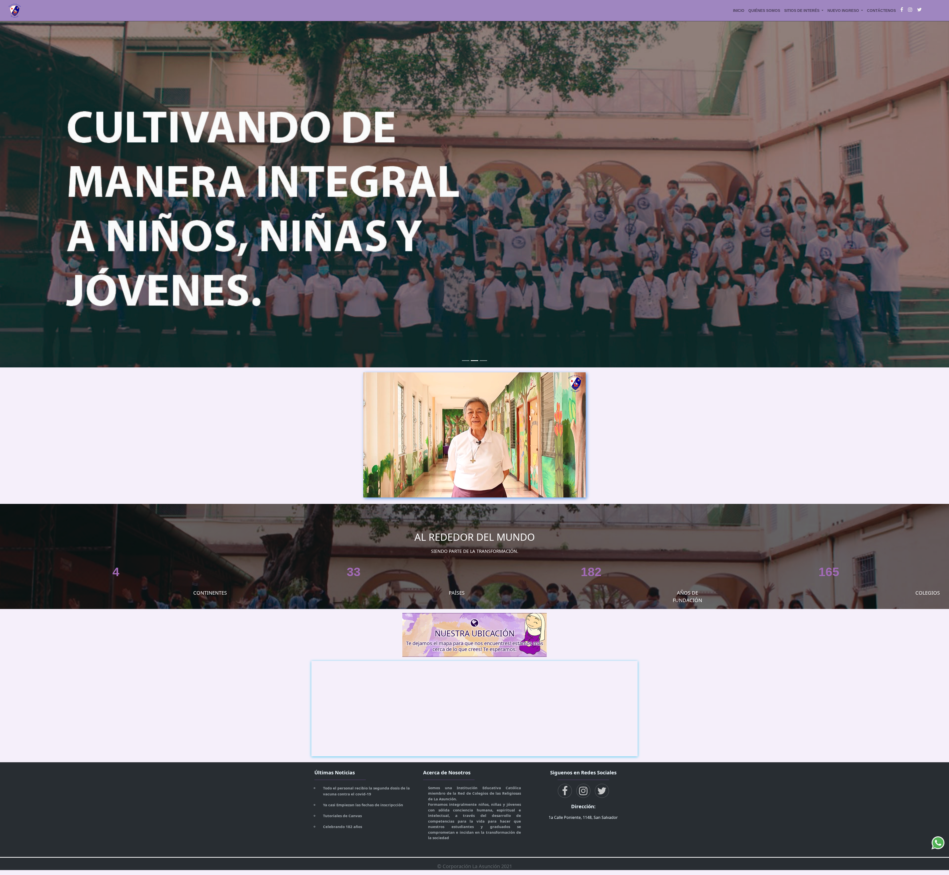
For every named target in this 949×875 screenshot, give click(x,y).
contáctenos (881, 10)
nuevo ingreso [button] (843, 10)
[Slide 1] (465, 360)
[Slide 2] (474, 360)
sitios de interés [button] (802, 10)
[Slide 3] (483, 360)
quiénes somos (764, 10)
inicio (738, 10)
